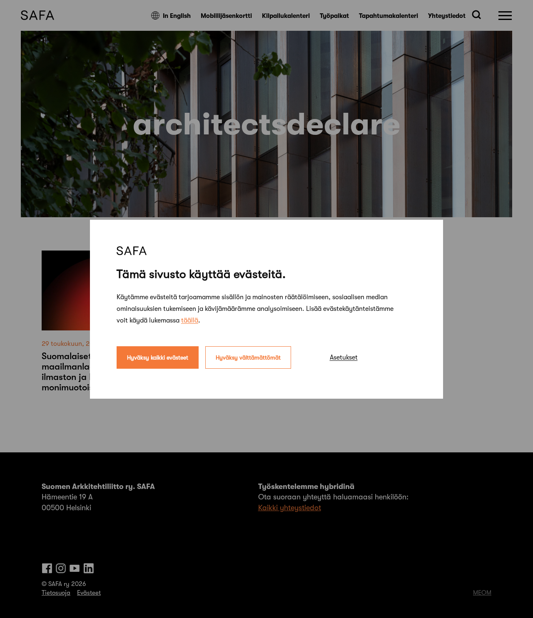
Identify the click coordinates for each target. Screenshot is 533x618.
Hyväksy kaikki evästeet (157, 357)
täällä (189, 320)
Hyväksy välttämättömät (248, 357)
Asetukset (344, 357)
